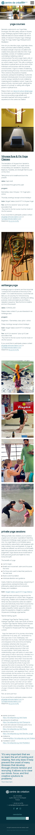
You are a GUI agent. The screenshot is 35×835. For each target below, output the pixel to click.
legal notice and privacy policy (20, 830)
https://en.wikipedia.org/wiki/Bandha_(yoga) (18, 734)
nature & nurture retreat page (22, 91)
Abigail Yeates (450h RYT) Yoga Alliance (18, 592)
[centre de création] (13, 2)
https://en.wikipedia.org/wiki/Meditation (16, 743)
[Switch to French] (24, 2)
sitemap (9, 830)
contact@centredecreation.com (18, 805)
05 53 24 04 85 (14, 221)
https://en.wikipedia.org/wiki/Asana (15, 717)
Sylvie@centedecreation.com (11, 219)
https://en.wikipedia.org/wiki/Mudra (15, 729)
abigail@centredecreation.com (11, 217)
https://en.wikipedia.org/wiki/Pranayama (16, 722)
